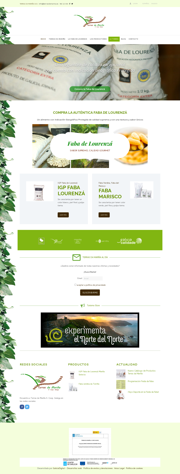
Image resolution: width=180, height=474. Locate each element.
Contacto (133, 39)
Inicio (43, 39)
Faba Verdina (104, 182)
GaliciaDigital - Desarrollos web (67, 468)
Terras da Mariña (57, 39)
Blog (123, 39)
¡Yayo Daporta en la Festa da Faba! (143, 392)
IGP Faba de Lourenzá (67, 182)
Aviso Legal (119, 468)
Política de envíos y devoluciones (98, 468)
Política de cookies (134, 468)
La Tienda (114, 39)
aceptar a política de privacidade (91, 285)
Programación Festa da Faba (141, 381)
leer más (63, 215)
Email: (80, 278)
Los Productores (98, 39)
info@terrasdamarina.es (48, 4)
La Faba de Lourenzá (77, 39)
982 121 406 (64, 4)
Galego (154, 3)
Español (145, 3)
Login (135, 3)
